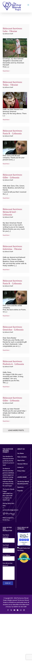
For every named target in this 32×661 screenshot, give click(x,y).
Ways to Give (21, 460)
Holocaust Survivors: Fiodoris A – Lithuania (13, 362)
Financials (20, 490)
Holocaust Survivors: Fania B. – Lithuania (12, 132)
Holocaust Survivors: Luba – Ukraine (12, 29)
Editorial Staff (9, 34)
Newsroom (20, 487)
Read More (6, 71)
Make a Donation (22, 457)
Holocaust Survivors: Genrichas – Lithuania (13, 328)
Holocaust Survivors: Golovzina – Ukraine (12, 247)
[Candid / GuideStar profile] (24, 549)
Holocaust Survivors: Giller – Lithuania (12, 176)
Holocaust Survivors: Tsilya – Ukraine (12, 83)
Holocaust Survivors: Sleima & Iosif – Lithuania (12, 212)
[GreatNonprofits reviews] (24, 558)
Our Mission (20, 453)
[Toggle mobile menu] (28, 5)
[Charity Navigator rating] (24, 539)
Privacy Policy (21, 471)
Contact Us (20, 467)
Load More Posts (16, 430)
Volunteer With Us (22, 464)
